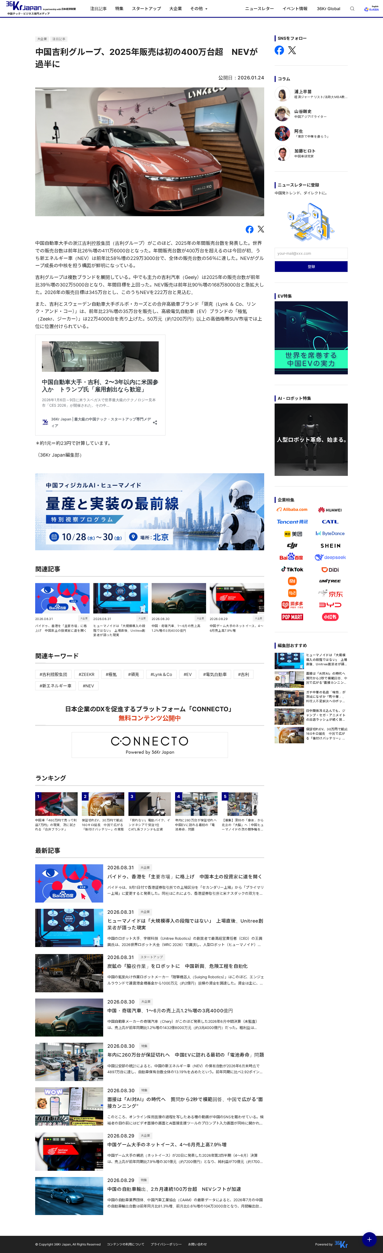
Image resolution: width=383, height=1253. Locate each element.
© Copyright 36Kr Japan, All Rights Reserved (68, 1244)
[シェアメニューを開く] (369, 1239)
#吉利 (243, 674)
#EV (188, 674)
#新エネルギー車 (55, 685)
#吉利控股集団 (53, 674)
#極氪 (111, 674)
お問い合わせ (197, 1244)
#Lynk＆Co (161, 674)
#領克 (133, 674)
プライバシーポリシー (166, 1244)
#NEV (88, 685)
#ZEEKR (86, 674)
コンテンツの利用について (125, 1244)
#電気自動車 (215, 674)
